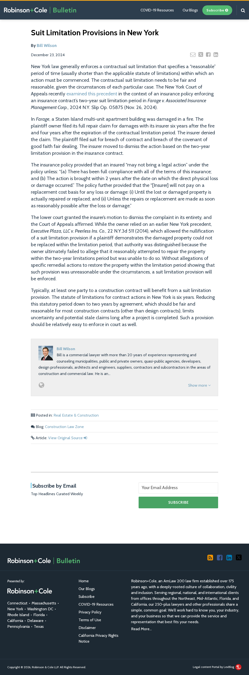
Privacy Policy (90, 612)
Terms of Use (90, 620)
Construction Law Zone (64, 426)
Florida (39, 614)
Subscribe (87, 596)
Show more (198, 385)
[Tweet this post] (200, 54)
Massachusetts (44, 603)
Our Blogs (190, 10)
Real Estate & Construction (76, 415)
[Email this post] (193, 54)
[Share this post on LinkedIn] (215, 54)
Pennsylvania (18, 626)
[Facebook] (219, 557)
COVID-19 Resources (157, 10)
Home (84, 581)
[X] (239, 557)
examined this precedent (91, 94)
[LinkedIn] (229, 557)
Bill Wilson (47, 45)
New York (15, 609)
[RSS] (210, 557)
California (15, 620)
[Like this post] (208, 54)
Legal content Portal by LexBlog (214, 667)
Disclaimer (87, 627)
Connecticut (17, 603)
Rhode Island (18, 614)
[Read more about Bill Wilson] (41, 385)
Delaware (35, 620)
